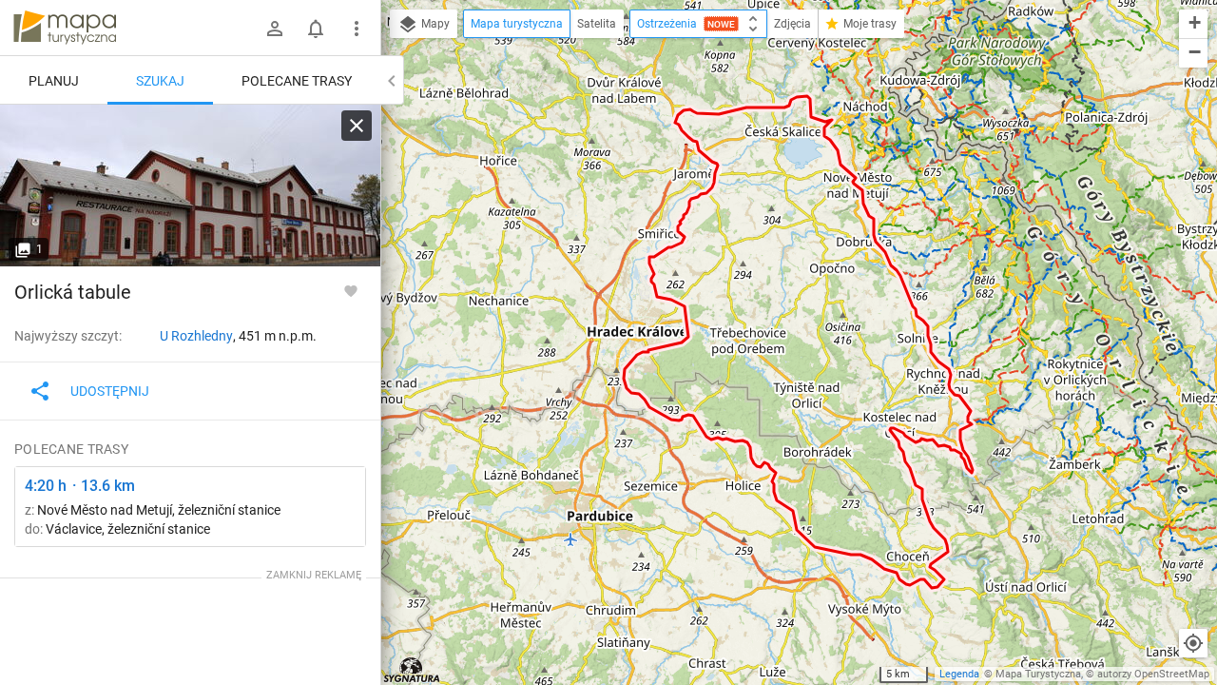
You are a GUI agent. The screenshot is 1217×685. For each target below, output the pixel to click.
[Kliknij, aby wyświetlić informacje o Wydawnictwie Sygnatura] (412, 669)
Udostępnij (109, 391)
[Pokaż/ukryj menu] (356, 28)
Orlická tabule (72, 292)
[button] (1193, 24)
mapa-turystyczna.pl (64, 27)
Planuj (54, 80)
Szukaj (160, 80)
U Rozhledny (196, 335)
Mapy (434, 23)
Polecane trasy (296, 80)
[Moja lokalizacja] (1193, 643)
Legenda (959, 674)
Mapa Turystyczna (1038, 674)
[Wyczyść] (356, 125)
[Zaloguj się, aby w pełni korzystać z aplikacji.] (351, 290)
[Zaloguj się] (275, 28)
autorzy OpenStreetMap (1153, 674)
